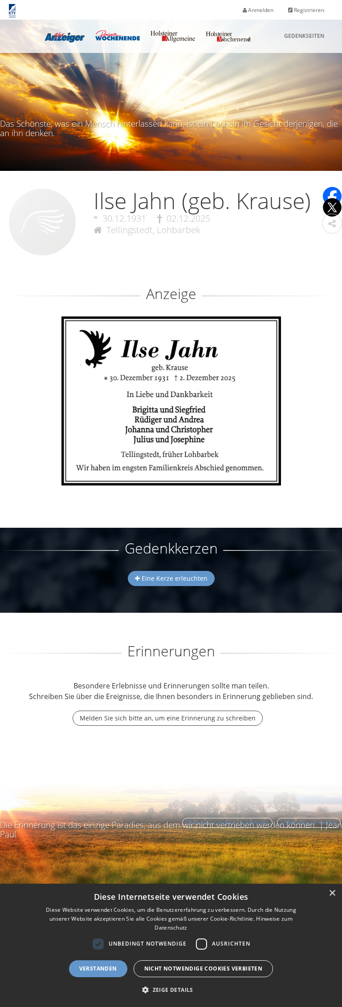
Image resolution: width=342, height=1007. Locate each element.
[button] (332, 224)
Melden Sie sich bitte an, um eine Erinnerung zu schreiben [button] (168, 718)
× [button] (332, 893)
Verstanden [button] (98, 968)
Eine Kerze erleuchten (174, 578)
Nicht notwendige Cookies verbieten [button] (203, 968)
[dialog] (171, 945)
